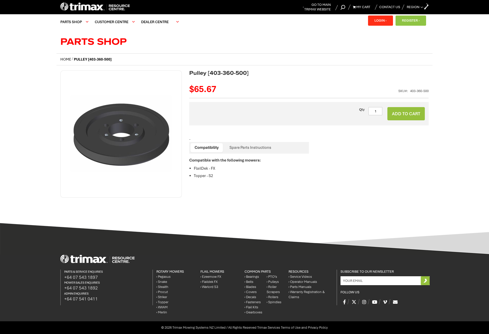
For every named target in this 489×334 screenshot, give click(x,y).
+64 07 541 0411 (81, 299)
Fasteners (252, 302)
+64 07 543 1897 (81, 277)
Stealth (162, 287)
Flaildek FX (209, 282)
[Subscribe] (425, 280)
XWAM (162, 307)
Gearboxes (253, 312)
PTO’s (272, 276)
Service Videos (300, 276)
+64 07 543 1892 (81, 288)
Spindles (274, 302)
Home (65, 59)
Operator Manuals (303, 282)
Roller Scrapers (273, 289)
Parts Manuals (300, 287)
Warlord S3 (209, 287)
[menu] (120, 22)
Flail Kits (251, 307)
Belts (248, 282)
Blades (250, 287)
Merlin (161, 312)
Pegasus (163, 276)
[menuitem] (73, 22)
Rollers (272, 297)
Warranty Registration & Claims (307, 294)
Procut (162, 292)
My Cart (363, 7)
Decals (250, 297)
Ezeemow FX (210, 276)
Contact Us (389, 7)
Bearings (251, 276)
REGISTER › (410, 20)
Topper (162, 302)
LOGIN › (380, 20)
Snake (161, 282)
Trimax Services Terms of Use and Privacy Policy (292, 327)
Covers (250, 292)
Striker (161, 297)
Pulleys (273, 282)
